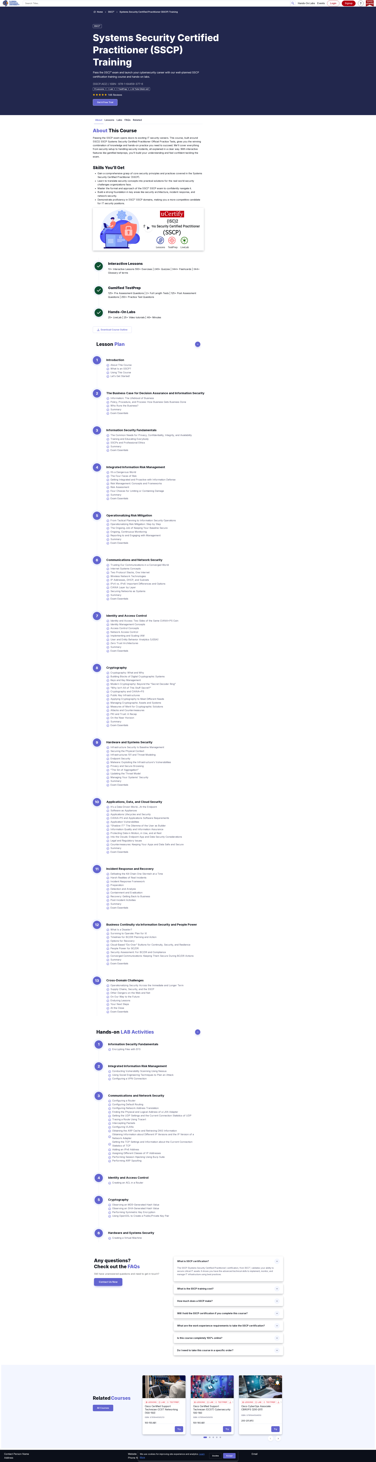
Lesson (110, 344)
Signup (348, 3)
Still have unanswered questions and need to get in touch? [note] (126, 1273)
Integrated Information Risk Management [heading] (135, 467)
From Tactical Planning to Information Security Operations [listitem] (143, 520)
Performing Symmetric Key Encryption (133, 1212)
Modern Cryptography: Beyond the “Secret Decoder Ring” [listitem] (143, 683)
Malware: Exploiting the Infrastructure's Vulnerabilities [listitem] (140, 762)
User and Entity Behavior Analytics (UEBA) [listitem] (134, 639)
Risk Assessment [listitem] (119, 487)
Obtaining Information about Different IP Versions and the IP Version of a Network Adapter (153, 1136)
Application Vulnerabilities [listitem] (124, 821)
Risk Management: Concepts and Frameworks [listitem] (136, 483)
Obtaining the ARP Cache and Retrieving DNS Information (144, 1130)
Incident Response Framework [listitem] (127, 881)
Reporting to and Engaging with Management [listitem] (135, 535)
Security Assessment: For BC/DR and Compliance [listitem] (138, 952)
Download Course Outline (114, 329)
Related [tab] (137, 119)
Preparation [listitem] (117, 885)
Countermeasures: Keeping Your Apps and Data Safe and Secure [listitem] (147, 844)
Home (100, 12)
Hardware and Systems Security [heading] (129, 742)
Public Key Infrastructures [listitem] (125, 695)
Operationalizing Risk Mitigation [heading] (129, 515)
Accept (229, 1456)
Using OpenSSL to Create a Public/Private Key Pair (140, 1215)
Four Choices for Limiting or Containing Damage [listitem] (137, 490)
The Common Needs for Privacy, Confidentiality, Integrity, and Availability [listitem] (151, 435)
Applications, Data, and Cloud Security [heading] (134, 802)
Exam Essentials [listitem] (119, 413)
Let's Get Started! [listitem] (120, 376)
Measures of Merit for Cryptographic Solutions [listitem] (136, 706)
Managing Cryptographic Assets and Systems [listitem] (135, 702)
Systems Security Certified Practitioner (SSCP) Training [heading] (156, 50)
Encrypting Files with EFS (126, 1049)
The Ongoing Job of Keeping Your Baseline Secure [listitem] (139, 527)
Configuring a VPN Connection (129, 1078)
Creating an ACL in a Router (127, 1182)
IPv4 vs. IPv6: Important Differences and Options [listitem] (137, 583)
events (321, 3)
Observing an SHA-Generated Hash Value (135, 1208)
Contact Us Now (108, 1281)
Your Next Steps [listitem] (119, 1004)
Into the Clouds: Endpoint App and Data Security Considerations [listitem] (146, 836)
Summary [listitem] (115, 409)
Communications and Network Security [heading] (134, 560)
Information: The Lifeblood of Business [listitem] (132, 398)
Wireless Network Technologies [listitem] (128, 576)
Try (179, 1429)
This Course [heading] (115, 130)
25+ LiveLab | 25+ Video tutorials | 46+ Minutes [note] (134, 317)
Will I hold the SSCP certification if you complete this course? (212, 1313)
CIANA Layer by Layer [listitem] (123, 587)
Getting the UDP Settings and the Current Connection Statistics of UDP (151, 1115)
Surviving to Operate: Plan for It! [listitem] (128, 933)
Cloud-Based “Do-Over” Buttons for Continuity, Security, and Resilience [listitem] (150, 944)
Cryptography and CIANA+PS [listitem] (127, 691)
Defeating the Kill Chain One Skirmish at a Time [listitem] (136, 873)
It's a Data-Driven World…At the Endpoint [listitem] (133, 806)
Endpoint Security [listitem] (120, 758)
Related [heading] (107, 1398)
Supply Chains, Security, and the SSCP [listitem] (132, 989)
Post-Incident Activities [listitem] (123, 900)
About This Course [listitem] (121, 364)
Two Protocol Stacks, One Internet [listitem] (130, 572)
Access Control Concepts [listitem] (124, 628)
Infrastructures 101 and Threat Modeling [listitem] (133, 754)
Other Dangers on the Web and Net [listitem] (130, 992)
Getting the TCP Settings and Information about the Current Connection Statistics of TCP (152, 1143)
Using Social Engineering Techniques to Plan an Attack (142, 1074)
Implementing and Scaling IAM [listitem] (127, 635)
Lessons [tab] (109, 119)
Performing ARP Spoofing (126, 1160)
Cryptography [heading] (116, 667)
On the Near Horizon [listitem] (122, 717)
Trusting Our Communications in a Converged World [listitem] (139, 564)
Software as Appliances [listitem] (123, 810)
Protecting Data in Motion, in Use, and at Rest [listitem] (135, 833)
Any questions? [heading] (117, 1264)
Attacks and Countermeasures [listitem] (127, 710)
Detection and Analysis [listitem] (123, 888)
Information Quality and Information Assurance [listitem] (136, 829)
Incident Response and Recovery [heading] (130, 869)
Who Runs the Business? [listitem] (124, 405)
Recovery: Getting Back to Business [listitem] (130, 896)
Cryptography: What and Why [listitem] (127, 672)
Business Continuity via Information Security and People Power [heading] (151, 924)
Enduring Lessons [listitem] (120, 1000)
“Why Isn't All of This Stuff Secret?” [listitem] (130, 687)
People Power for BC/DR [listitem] (124, 948)
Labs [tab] (119, 119)
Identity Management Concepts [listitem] (127, 624)
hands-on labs (306, 3)
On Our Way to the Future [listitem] (125, 996)
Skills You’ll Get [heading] (108, 167)
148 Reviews (115, 94)
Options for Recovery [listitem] (122, 940)
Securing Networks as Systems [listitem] (127, 591)
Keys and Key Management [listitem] (125, 680)
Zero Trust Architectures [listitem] (124, 643)
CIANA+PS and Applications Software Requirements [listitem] (139, 818)
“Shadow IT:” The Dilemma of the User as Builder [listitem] (138, 825)
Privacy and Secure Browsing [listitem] (127, 766)
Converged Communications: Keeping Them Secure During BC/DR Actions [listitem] (152, 955)
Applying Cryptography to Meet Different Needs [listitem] (137, 698)
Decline (215, 1456)
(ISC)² (111, 12)
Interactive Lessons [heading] (125, 263)
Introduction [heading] (115, 360)
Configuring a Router (124, 1100)
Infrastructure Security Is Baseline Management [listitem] (137, 747)
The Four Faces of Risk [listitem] (123, 475)
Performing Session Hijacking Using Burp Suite (138, 1156)
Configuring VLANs (123, 1126)
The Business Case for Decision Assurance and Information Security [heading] (155, 393)
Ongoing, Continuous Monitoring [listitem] (128, 531)
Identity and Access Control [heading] (126, 615)
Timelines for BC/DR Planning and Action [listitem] (133, 937)
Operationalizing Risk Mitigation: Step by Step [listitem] (135, 524)
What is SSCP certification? (193, 1261)
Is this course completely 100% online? (199, 1337)
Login (333, 3)
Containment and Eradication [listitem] (126, 892)
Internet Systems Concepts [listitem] (125, 568)
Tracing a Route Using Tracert (129, 1119)
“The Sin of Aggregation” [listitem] (124, 769)
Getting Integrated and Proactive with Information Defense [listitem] (143, 479)
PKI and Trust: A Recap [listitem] (123, 714)
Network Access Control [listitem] (124, 632)
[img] (164, 1386)
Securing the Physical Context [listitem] (127, 751)
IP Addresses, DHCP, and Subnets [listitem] (129, 579)
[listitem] (146, 12)
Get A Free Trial (105, 102)
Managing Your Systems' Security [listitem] (129, 777)
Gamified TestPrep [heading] (124, 288)
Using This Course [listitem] (120, 372)
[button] (361, 3)
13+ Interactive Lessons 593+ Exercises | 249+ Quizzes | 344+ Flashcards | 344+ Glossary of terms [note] (154, 271)
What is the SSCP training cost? (196, 1288)
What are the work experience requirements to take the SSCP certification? (221, 1325)
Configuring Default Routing (127, 1104)
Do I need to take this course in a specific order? (205, 1350)
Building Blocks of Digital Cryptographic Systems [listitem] (137, 676)
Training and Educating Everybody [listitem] (129, 438)
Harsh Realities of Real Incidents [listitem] (128, 877)
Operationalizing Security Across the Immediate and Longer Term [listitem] (146, 985)
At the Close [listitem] (117, 1007)
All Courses (103, 1408)
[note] (99, 89)
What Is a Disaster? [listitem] (121, 929)
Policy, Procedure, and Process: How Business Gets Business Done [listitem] (148, 401)
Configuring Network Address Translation (135, 1108)
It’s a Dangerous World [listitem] (123, 472)
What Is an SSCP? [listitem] (120, 368)
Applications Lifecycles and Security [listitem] (130, 814)
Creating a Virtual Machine (127, 1237)
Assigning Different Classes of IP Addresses (136, 1153)
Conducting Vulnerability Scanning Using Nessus (139, 1071)
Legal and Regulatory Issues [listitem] (126, 840)
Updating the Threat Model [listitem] (125, 773)
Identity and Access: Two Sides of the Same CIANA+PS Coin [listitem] (144, 620)
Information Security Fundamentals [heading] (131, 430)
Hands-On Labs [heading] (121, 312)
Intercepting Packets (123, 1123)
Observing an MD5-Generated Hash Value (135, 1204)
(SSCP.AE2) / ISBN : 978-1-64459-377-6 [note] (118, 83)
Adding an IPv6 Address (125, 1149)
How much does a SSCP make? (195, 1300)
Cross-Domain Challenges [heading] (125, 980)
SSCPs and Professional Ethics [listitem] (127, 442)
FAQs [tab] (128, 119)
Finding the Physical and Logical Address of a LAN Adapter (145, 1111)
